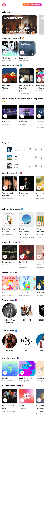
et (33, 124)
